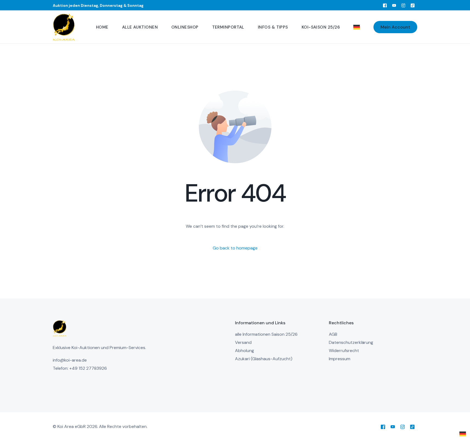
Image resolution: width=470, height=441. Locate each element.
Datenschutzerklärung (351, 342)
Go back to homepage (235, 248)
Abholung (244, 350)
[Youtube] (394, 5)
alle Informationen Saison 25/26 (266, 334)
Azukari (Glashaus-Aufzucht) (263, 359)
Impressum (339, 359)
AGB (333, 334)
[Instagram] (403, 5)
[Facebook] (384, 5)
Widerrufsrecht (344, 350)
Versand (243, 342)
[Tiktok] (412, 5)
